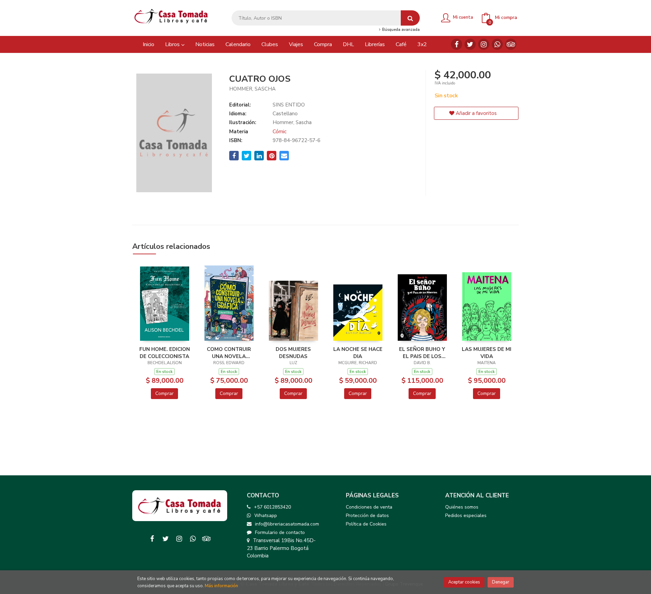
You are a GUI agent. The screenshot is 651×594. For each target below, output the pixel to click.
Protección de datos (367, 515)
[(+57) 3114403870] (497, 44)
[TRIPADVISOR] (510, 44)
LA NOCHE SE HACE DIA (357, 352)
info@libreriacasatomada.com (287, 524)
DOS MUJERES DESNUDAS (293, 352)
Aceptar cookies (464, 582)
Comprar (164, 393)
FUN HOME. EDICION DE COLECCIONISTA (164, 352)
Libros (173, 44)
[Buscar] (410, 18)
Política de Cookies (366, 524)
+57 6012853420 (272, 507)
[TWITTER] (470, 44)
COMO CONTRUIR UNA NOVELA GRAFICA (229, 352)
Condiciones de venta (369, 507)
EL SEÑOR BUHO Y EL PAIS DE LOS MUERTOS (422, 352)
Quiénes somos (461, 507)
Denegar (500, 582)
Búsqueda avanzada (400, 29)
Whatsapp (265, 515)
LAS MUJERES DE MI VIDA (486, 352)
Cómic (280, 131)
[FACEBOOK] (456, 44)
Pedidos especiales (466, 515)
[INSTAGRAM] (483, 44)
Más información (221, 586)
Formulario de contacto (280, 532)
